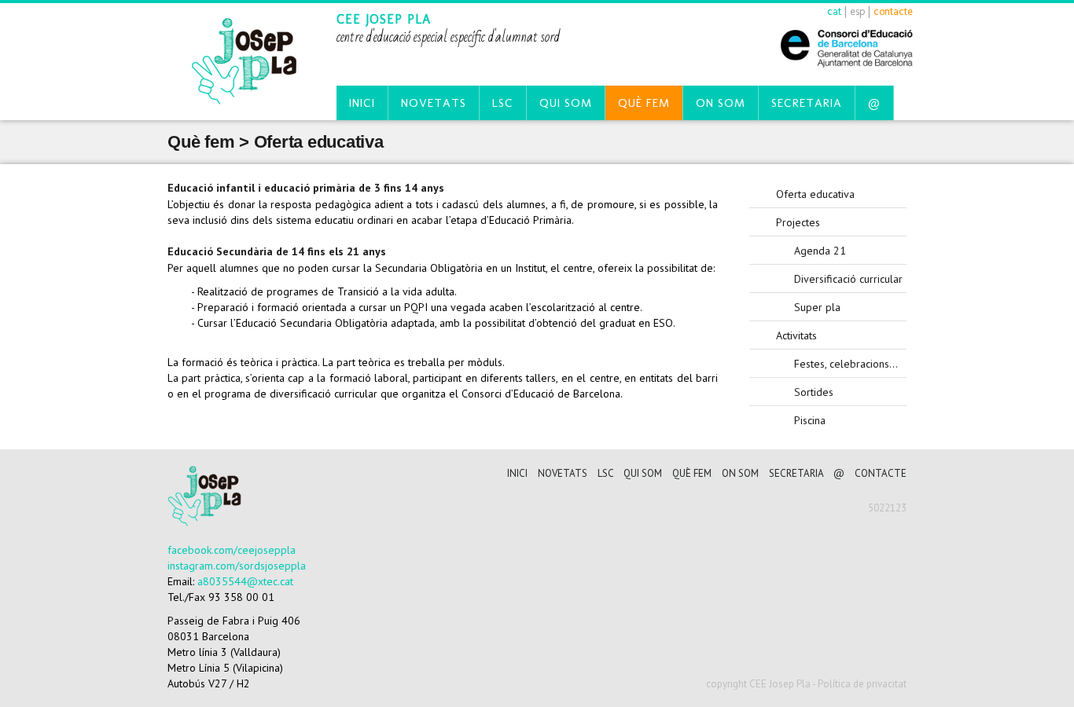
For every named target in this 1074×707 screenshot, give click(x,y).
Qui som (565, 103)
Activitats (796, 335)
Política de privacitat (862, 684)
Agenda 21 (820, 251)
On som (720, 103)
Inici (362, 103)
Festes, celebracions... (846, 364)
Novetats (433, 103)
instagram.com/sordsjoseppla (236, 566)
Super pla (817, 307)
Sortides (813, 392)
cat (834, 11)
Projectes (798, 222)
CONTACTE (881, 473)
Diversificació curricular (848, 279)
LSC (502, 103)
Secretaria (806, 103)
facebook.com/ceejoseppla (231, 550)
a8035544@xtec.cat (245, 581)
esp (857, 11)
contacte (893, 11)
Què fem (644, 103)
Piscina (810, 420)
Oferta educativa (815, 194)
